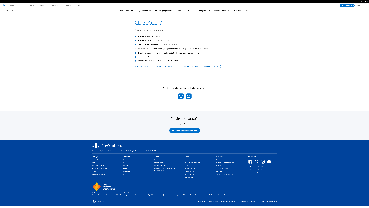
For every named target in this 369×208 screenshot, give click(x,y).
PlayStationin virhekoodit (120, 151)
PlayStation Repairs (191, 168)
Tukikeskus (188, 160)
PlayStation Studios (98, 165)
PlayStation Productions (99, 168)
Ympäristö (157, 160)
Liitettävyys (237, 10)
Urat (93, 163)
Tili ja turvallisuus (144, 10)
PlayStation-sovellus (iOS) (255, 167)
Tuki (78, 5)
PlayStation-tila (126, 10)
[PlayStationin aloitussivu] (3, 5)
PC (247, 10)
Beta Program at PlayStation (256, 173)
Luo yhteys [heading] (251, 157)
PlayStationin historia (99, 174)
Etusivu (94, 151)
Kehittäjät (219, 171)
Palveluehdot (220, 160)
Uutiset (68, 5)
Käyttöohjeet (189, 177)
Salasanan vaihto (190, 171)
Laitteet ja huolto (203, 10)
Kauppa (11, 5)
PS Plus (41, 5)
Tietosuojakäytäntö (213, 201)
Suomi (99, 201)
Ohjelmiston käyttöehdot (269, 201)
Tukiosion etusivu (9, 10)
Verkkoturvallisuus (221, 10)
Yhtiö (94, 171)
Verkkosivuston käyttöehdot (229, 201)
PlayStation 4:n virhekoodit (138, 151)
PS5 (21, 5)
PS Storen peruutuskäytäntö (225, 163)
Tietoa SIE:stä (96, 160)
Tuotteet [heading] (126, 157)
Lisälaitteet (55, 5)
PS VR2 (125, 165)
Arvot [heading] (156, 157)
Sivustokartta (244, 201)
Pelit (31, 5)
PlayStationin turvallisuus (193, 163)
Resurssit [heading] (220, 157)
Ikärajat (218, 165)
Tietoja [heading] (95, 157)
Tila (186, 165)
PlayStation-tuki (104, 151)
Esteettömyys (158, 163)
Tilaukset (180, 10)
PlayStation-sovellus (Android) (256, 170)
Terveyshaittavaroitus (223, 168)
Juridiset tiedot (201, 201)
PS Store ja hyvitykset (164, 10)
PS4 (124, 163)
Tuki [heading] (187, 157)
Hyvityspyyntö (189, 174)
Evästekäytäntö (254, 201)
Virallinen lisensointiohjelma (225, 174)
